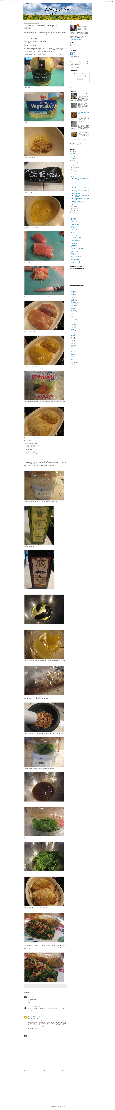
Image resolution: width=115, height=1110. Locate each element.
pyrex (72, 346)
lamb (72, 334)
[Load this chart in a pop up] (83, 285)
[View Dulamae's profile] (79, 285)
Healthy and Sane (75, 232)
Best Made (73, 305)
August (74, 169)
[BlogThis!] (26, 28)
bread (72, 308)
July (73, 171)
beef (72, 299)
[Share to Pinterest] (30, 28)
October (74, 165)
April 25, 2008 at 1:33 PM (36, 1035)
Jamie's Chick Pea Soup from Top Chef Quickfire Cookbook (83, 123)
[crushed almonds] (44, 731)
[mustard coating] (44, 225)
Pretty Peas (73, 246)
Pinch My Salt (74, 245)
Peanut (29, 1006)
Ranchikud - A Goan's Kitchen (77, 248)
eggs (72, 322)
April (74, 176)
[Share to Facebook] (29, 28)
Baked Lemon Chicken (82, 103)
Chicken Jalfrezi (75, 186)
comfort (72, 318)
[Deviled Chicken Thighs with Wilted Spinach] (44, 942)
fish (72, 329)
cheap (72, 313)
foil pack (73, 330)
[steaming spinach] (44, 766)
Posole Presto (75, 204)
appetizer (73, 292)
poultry (72, 345)
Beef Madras (75, 181)
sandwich (73, 351)
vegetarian (73, 362)
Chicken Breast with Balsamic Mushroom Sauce (78, 202)
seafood (73, 353)
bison (72, 307)
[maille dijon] (44, 86)
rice (72, 348)
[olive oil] (39, 544)
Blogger (63, 1106)
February (75, 208)
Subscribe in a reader (74, 87)
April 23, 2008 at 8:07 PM (35, 1016)
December (75, 162)
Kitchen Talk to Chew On (76, 234)
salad (72, 349)
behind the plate (74, 302)
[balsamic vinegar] (39, 589)
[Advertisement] (45, 1066)
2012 (72, 153)
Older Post (64, 1070)
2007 (72, 212)
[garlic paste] (44, 190)
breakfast (73, 310)
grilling (72, 332)
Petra (29, 1035)
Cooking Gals (74, 218)
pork (72, 343)
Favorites (73, 326)
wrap (72, 364)
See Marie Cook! (74, 251)
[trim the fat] (44, 295)
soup (72, 357)
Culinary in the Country (76, 223)
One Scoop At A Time (75, 240)
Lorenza (29, 996)
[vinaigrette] (44, 801)
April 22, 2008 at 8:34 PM (37, 996)
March (74, 206)
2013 (72, 151)
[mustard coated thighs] (44, 365)
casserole (73, 311)
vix (28, 1016)
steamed (73, 359)
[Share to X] (27, 28)
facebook (73, 324)
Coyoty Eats (73, 219)
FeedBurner (82, 81)
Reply (29, 1002)
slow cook (73, 354)
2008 (72, 160)
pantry (72, 338)
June (74, 173)
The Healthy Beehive (75, 257)
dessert (72, 321)
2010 (72, 156)
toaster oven (73, 361)
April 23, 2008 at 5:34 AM (36, 1006)
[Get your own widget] (73, 285)
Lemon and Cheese (75, 235)
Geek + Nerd (74, 229)
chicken (72, 315)
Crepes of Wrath (74, 221)
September (75, 167)
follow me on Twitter (85, 145)
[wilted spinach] (44, 871)
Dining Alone (31, 985)
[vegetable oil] (44, 121)
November (75, 163)
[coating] (44, 156)
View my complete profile (75, 39)
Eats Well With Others (75, 226)
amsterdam (73, 291)
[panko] (44, 400)
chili (72, 316)
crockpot (73, 319)
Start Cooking (74, 254)
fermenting (73, 327)
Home (45, 1070)
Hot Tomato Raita (76, 193)
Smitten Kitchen (74, 253)
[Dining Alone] (71, 55)
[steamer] (44, 500)
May (74, 174)
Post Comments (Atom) (35, 1073)
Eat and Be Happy (75, 224)
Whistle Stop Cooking (75, 262)
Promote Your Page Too (74, 56)
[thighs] (44, 260)
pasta (72, 340)
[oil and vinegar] (44, 624)
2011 (72, 155)
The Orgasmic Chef (75, 259)
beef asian (73, 300)
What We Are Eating (75, 261)
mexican (73, 335)
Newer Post (26, 1070)
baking (72, 297)
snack (72, 356)
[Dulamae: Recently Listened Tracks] (77, 268)
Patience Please (74, 242)
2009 (72, 158)
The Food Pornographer (76, 256)
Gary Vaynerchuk (74, 227)
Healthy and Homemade (76, 230)
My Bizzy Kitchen (74, 238)
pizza (72, 342)
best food (73, 303)
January (74, 210)
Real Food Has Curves (76, 250)
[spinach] (44, 836)
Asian (72, 296)
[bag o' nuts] (44, 695)
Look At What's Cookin (76, 237)
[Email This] (25, 28)
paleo (72, 337)
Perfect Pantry (74, 243)
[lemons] (44, 659)
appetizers (73, 294)
